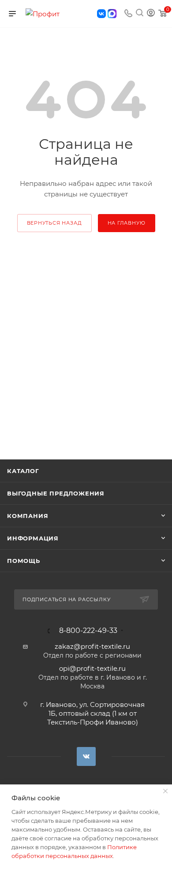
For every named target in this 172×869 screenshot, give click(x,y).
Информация (33, 538)
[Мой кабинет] (151, 14)
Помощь (23, 560)
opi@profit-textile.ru (92, 668)
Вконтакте (86, 756)
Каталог (23, 470)
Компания (27, 515)
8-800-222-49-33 (88, 630)
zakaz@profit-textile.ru (92, 646)
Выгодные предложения (56, 493)
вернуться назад (54, 223)
